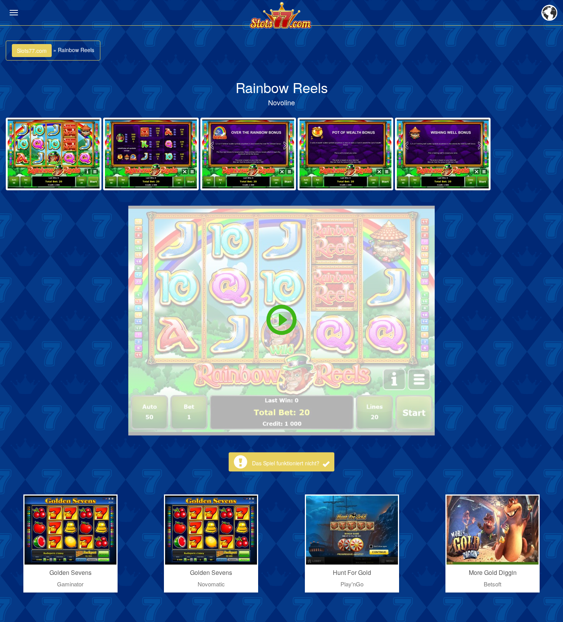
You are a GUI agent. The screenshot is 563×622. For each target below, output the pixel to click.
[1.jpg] (53, 154)
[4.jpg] (345, 154)
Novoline (281, 102)
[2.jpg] (151, 154)
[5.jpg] (443, 154)
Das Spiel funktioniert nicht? (286, 463)
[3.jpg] (248, 154)
